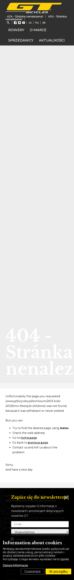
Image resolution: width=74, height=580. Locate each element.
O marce (38, 30)
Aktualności (52, 40)
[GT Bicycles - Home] (34, 8)
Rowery (16, 30)
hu (37, 22)
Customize (32, 571)
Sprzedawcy (20, 40)
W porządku (58, 571)
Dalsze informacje (15, 565)
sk (44, 22)
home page (29, 437)
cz (30, 22)
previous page (38, 442)
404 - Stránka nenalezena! (25, 16)
